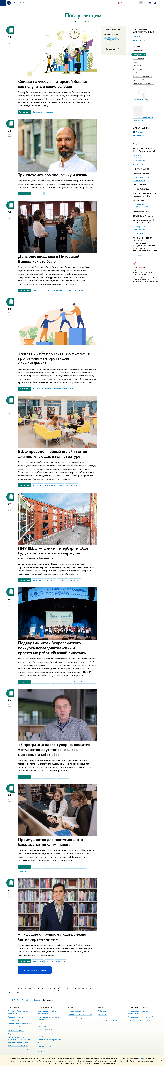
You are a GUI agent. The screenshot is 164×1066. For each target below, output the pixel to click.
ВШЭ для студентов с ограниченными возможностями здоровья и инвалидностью (20, 1039)
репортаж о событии (41, 290)
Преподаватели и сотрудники (19, 1024)
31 (62, 988)
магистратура (51, 112)
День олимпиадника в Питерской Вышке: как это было (48, 259)
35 (79, 988)
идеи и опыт (37, 485)
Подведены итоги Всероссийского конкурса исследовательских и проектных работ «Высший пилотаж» (52, 648)
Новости (37, 1000)
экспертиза (50, 580)
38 (91, 988)
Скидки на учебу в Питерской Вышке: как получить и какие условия (52, 84)
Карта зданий (138, 164)
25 (38, 988)
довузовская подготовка (61, 290)
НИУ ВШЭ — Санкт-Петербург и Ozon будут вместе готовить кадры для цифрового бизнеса (53, 553)
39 (10, 992)
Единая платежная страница (18, 1049)
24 (34, 988)
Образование (138, 58)
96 (18, 992)
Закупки (10, 1034)
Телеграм (140, 135)
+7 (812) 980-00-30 (141, 177)
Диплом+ (41, 1036)
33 (70, 988)
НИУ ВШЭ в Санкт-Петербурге (19, 1000)
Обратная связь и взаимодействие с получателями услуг (50, 1048)
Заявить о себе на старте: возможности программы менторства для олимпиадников (54, 358)
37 (87, 988)
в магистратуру (139, 40)
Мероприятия (113, 29)
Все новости (138, 50)
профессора (38, 194)
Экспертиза (137, 65)
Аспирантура (42, 1043)
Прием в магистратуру (46, 1033)
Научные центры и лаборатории (80, 1014)
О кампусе (13, 1007)
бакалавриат (38, 112)
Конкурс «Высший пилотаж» (84, 682)
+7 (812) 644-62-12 (141, 227)
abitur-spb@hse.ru (140, 229)
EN (144, 3)
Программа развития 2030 (143, 83)
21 (21, 988)
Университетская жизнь (142, 76)
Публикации (102, 1014)
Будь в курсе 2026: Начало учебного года (112, 38)
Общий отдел (138, 144)
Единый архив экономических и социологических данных (109, 1019)
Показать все (111, 48)
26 (42, 988)
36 (83, 988)
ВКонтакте (140, 132)
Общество (137, 69)
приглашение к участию (42, 388)
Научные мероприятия (76, 1011)
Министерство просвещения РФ (140, 1017)
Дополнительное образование (49, 1039)
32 (66, 988)
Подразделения (14, 1020)
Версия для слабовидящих (18, 1045)
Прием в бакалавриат (46, 1029)
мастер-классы (49, 777)
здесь (142, 1059)
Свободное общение (141, 73)
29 (54, 988)
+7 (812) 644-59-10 (141, 158)
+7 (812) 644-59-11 (140, 155)
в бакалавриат (138, 36)
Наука (135, 62)
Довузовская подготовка (47, 1023)
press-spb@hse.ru (140, 204)
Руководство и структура (17, 1017)
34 (75, 988)
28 (50, 988)
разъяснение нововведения (75, 867)
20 (17, 988)
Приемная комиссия (141, 211)
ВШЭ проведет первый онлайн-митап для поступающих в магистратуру (52, 453)
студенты (36, 777)
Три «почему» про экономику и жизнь (52, 175)
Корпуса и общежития (16, 1030)
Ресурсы (102, 1007)
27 (46, 988)
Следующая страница (34, 970)
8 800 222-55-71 (139, 255)
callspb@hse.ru (139, 180)
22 (26, 988)
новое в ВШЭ (38, 580)
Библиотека (102, 1011)
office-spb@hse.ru (140, 160)
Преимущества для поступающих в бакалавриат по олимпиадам (50, 842)
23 (30, 988)
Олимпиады (42, 1026)
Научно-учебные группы (77, 1018)
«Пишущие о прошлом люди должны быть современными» (52, 936)
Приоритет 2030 (139, 80)
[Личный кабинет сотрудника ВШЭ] (155, 3)
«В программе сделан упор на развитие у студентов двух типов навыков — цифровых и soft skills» (54, 749)
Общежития (138, 233)
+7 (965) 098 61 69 (140, 207)
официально (62, 580)
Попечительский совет (16, 1027)
